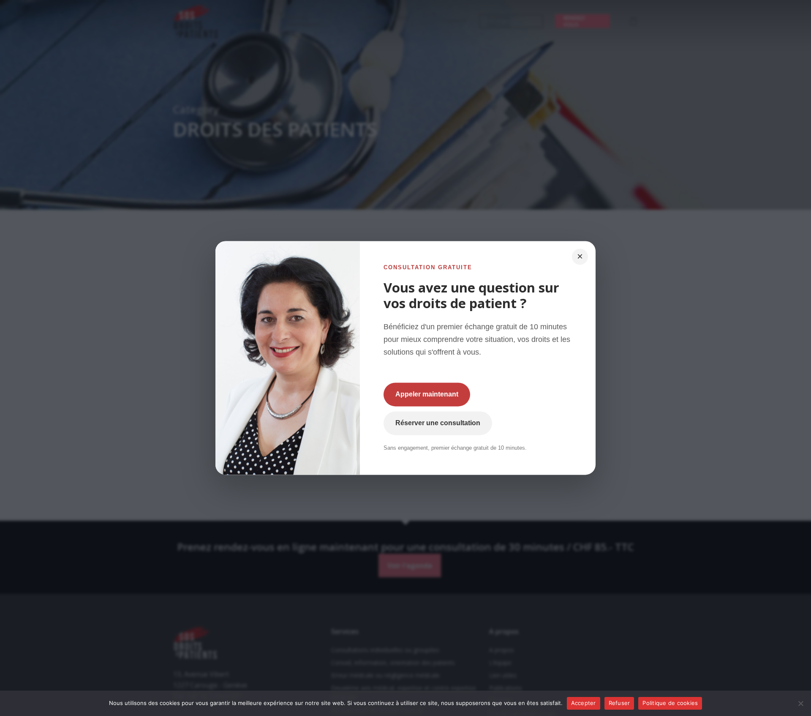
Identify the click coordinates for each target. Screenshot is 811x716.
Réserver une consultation (437, 423)
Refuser (619, 703)
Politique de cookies (670, 703)
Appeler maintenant (426, 394)
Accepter (583, 703)
